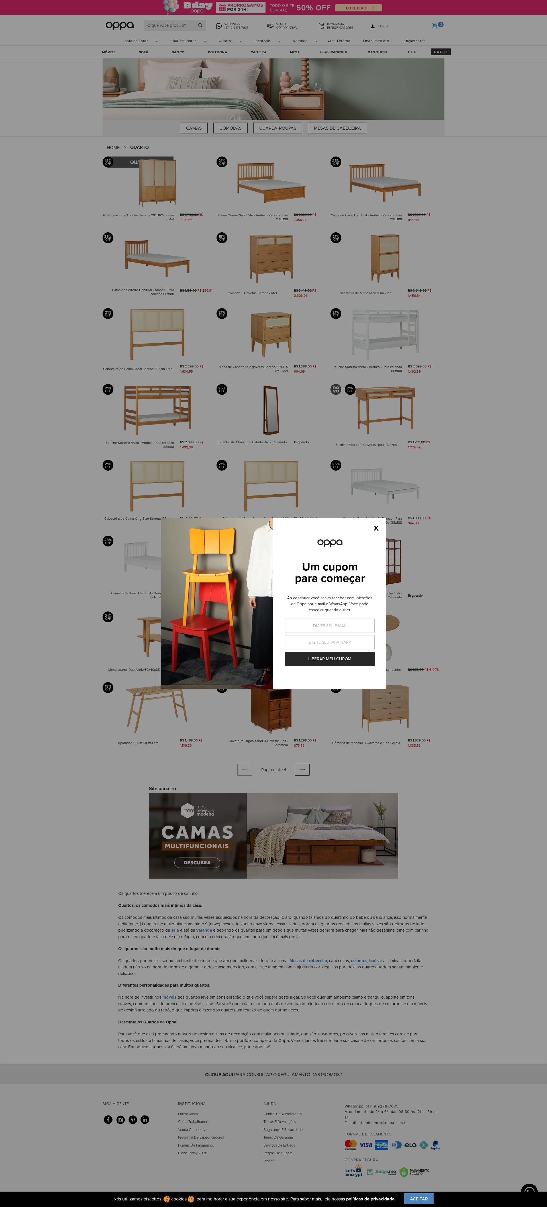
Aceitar (419, 1199)
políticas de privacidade (370, 1199)
